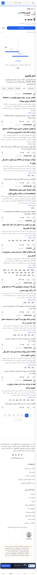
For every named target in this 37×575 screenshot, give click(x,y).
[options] (2, 93)
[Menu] (33, 3)
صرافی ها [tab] (10, 88)
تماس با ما (32, 498)
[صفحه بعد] (31, 415)
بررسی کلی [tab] (30, 88)
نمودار (3, 28)
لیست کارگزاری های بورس (28, 483)
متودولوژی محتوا (30, 505)
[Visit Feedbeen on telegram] (22, 455)
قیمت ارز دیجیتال (30, 469)
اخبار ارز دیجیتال (30, 476)
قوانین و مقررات (30, 512)
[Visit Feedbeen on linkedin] (13, 455)
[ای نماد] (14, 535)
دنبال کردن (21, 28)
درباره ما (32, 494)
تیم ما (33, 501)
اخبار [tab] (24, 88)
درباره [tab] (4, 88)
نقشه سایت (31, 519)
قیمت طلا (32, 472)
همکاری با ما (31, 509)
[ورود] (3, 3)
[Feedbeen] (30, 442)
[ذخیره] (2, 121)
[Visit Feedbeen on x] (16, 455)
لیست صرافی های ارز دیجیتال (26, 479)
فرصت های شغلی (30, 516)
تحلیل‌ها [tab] (18, 88)
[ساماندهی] (29, 535)
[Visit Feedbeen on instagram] (19, 455)
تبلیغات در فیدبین (29, 523)
